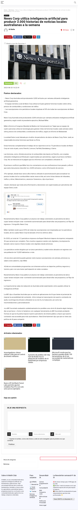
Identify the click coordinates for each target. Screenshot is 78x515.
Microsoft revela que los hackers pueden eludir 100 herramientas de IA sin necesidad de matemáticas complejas (62, 356)
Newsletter (35, 484)
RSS (40, 490)
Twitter (34, 491)
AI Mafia (12, 29)
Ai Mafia (34, 482)
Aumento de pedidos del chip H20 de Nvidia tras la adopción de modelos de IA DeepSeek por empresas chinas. (39, 358)
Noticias (11, 10)
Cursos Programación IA (43, 483)
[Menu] (2, 2)
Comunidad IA (43, 488)
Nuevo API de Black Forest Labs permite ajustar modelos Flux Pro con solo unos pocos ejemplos (14, 386)
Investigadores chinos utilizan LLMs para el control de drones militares (14, 354)
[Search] (75, 2)
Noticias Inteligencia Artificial (33, 495)
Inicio (5, 10)
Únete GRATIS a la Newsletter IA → (64, 499)
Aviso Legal (42, 505)
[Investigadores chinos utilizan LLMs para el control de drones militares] (15, 339)
